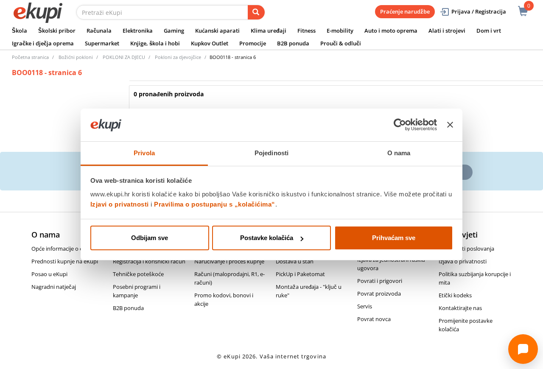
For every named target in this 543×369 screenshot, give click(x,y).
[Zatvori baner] (450, 125)
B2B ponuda (293, 43)
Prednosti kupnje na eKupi (64, 261)
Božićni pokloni (76, 57)
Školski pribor (57, 30)
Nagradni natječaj (53, 287)
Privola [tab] (144, 153)
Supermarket (102, 43)
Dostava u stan (294, 261)
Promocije (252, 43)
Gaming (174, 30)
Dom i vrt (488, 30)
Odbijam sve (149, 237)
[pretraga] (256, 12)
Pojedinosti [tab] (271, 153)
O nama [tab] (399, 153)
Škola (19, 30)
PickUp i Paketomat (300, 274)
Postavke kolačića (266, 237)
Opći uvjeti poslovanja (466, 248)
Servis (364, 306)
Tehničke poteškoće (138, 274)
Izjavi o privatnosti (119, 204)
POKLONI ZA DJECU (124, 57)
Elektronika (138, 30)
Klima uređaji (268, 30)
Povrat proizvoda (379, 293)
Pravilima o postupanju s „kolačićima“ (214, 204)
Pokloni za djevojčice (178, 57)
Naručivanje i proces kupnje (229, 261)
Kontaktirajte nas (460, 308)
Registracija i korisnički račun (149, 261)
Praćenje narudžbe (405, 11)
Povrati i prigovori (379, 281)
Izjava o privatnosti (463, 261)
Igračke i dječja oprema (43, 43)
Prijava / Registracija (478, 11)
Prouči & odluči (340, 43)
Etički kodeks (455, 295)
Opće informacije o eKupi (62, 248)
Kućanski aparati (217, 30)
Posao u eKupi (49, 274)
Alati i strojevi (446, 30)
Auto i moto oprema (390, 30)
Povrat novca (374, 319)
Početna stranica (30, 57)
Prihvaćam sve (393, 237)
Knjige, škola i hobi (155, 43)
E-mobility (340, 30)
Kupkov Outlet (209, 43)
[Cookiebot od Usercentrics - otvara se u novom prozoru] (400, 125)
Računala (99, 30)
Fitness (306, 30)
